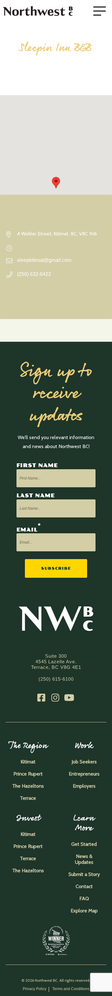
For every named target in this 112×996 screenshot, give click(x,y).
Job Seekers (84, 762)
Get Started (84, 844)
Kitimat (28, 762)
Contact (84, 886)
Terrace (28, 798)
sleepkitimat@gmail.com (44, 260)
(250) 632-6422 (34, 274)
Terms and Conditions (70, 989)
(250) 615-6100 (56, 679)
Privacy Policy (34, 989)
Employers (84, 786)
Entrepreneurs (84, 774)
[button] (56, 182)
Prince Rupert (28, 774)
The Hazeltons (28, 786)
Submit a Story (84, 874)
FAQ (84, 898)
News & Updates (84, 859)
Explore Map (84, 911)
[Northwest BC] (46, 11)
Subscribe (56, 568)
